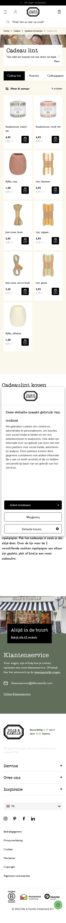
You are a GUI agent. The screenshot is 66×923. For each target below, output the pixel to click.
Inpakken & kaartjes (34, 31)
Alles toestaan (20, 505)
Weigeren (33, 517)
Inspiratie (13, 789)
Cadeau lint (14, 75)
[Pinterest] (14, 818)
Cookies (8, 849)
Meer (57, 61)
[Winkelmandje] (59, 12)
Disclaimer (9, 858)
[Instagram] (5, 818)
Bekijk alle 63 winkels (24, 637)
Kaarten (34, 75)
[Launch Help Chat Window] (58, 904)
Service (11, 766)
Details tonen (31, 529)
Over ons (12, 777)
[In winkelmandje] (25, 139)
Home (6, 31)
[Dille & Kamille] (33, 11)
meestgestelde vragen (47, 672)
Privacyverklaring (13, 840)
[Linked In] (33, 818)
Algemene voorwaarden (17, 876)
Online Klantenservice (17, 694)
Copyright (9, 867)
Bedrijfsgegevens (13, 831)
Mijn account (15, 12)
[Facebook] (24, 818)
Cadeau (17, 31)
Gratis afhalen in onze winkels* (34, 2)
